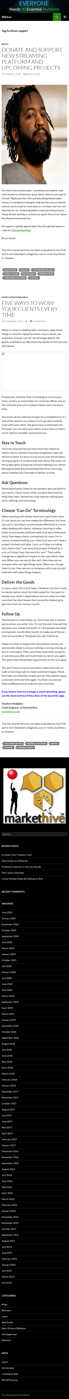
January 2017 (9, 1145)
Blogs (5, 44)
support (34, 278)
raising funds (46, 274)
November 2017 (10, 1097)
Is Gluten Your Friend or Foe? (17, 854)
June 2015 (7, 1252)
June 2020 (7, 984)
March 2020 (8, 996)
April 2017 (7, 1133)
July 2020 (7, 978)
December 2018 (10, 1025)
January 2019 (9, 1019)
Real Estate (7, 1322)
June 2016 (7, 1181)
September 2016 (10, 1163)
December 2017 (10, 1091)
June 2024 (7, 942)
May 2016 (7, 1187)
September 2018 (10, 1037)
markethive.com (11, 711)
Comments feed (10, 1373)
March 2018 (8, 1073)
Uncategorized (9, 1334)
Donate (24, 270)
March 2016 (8, 1199)
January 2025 (9, 918)
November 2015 (10, 1222)
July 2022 (7, 966)
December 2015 (10, 1217)
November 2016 (10, 1157)
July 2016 (7, 1175)
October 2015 (9, 1228)
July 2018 (7, 1049)
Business (6, 1310)
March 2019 (8, 1013)
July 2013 (7, 1270)
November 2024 (10, 924)
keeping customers (36, 743)
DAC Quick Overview (13, 872)
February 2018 (9, 1079)
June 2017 (7, 1121)
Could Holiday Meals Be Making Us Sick (22, 878)
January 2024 (9, 954)
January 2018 (9, 1085)
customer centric (13, 743)
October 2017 (9, 1103)
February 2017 (9, 1139)
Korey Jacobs (11, 274)
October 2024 (9, 930)
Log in (5, 1362)
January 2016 (9, 1211)
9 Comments (39, 321)
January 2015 (9, 1264)
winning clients (26, 747)
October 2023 (9, 960)
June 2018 (7, 1055)
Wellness (6, 1340)
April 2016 (7, 1193)
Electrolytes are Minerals (15, 860)
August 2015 (8, 1240)
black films (10, 270)
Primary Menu (65, 17)
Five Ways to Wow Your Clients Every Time (30, 308)
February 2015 (9, 1258)
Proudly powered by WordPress (16, 1395)
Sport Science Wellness (15, 297)
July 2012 (7, 1282)
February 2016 (9, 1205)
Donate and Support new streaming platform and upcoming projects (32, 58)
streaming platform (15, 278)
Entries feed (8, 1367)
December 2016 (10, 1151)
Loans (5, 1316)
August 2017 (8, 1109)
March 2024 (8, 948)
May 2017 (7, 1127)
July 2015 (7, 1246)
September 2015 (10, 1234)
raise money (29, 274)
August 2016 (8, 1169)
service (54, 743)
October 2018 (9, 1031)
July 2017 (7, 1115)
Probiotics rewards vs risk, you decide (21, 866)
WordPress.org (9, 1379)
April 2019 (7, 1007)
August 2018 (8, 1043)
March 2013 (8, 1276)
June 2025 (7, 912)
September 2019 (10, 1002)
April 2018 (7, 1067)
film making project (43, 270)
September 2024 (10, 936)
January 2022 (9, 972)
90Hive (7, 17)
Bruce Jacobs (32, 74)
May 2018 (7, 1061)
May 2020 (7, 990)
